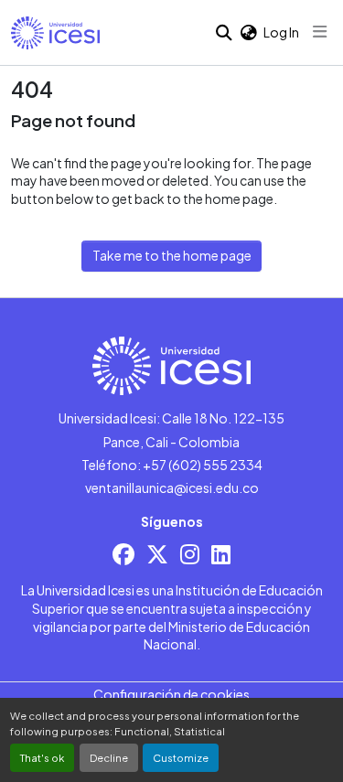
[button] (55, 32)
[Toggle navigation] (320, 32)
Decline (109, 757)
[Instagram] (189, 553)
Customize (181, 757)
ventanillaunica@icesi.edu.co (172, 487)
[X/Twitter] (157, 553)
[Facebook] (123, 553)
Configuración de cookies (171, 694)
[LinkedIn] (220, 553)
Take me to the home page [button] (172, 255)
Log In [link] (281, 32)
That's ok (42, 757)
